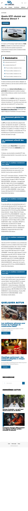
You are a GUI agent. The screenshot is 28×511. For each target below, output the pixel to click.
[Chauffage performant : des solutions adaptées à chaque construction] (14, 346)
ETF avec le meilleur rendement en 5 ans (13, 76)
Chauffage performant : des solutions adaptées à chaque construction (13, 358)
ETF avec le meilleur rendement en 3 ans (13, 73)
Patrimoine (6, 23)
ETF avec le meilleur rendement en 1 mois (13, 68)
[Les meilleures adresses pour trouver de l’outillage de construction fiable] (14, 312)
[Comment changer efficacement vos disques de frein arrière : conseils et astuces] (14, 419)
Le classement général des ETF (10, 62)
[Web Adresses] (9, 3)
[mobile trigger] (2, 3)
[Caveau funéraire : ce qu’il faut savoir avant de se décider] (14, 401)
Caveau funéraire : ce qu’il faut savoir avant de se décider (13, 410)
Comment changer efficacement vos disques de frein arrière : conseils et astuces (13, 429)
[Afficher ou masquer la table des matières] (21, 58)
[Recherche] (22, 3)
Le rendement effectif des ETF (10, 65)
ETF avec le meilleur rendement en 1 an (13, 70)
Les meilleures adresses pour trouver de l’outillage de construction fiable (13, 324)
